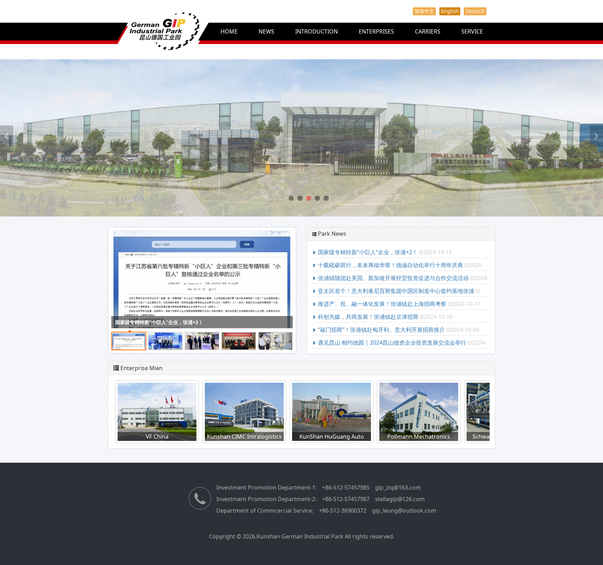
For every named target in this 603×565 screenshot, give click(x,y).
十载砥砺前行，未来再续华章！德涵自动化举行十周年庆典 (390, 265)
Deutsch (475, 11)
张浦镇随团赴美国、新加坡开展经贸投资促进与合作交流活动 (393, 278)
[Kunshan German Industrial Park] (149, 38)
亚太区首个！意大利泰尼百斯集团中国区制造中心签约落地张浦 (396, 291)
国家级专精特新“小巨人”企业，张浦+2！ (159, 322)
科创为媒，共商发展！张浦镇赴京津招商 (368, 317)
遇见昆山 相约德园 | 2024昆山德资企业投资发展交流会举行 (392, 342)
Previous (6, 136)
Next (596, 136)
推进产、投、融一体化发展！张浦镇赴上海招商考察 (382, 304)
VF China (145, 436)
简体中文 (424, 11)
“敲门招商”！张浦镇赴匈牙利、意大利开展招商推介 (381, 329)
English (450, 11)
